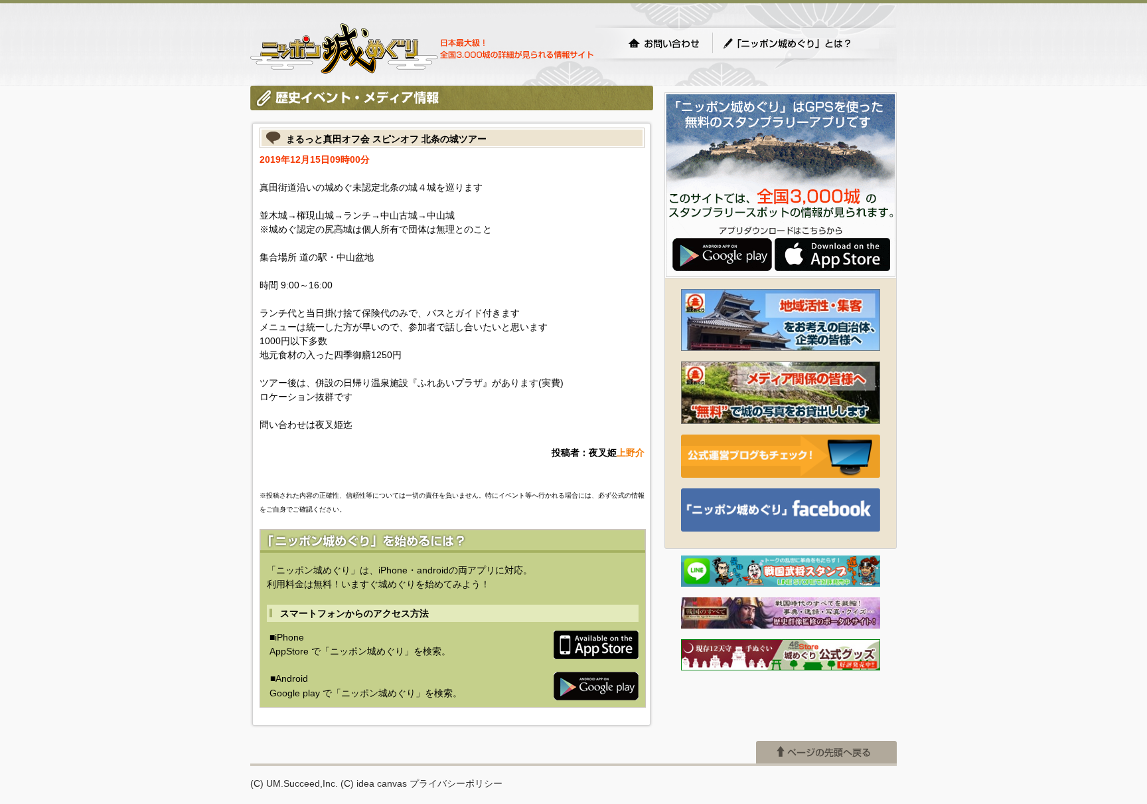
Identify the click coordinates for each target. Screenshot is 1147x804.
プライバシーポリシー (456, 783)
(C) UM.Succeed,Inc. (294, 783)
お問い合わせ (664, 43)
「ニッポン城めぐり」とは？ (800, 43)
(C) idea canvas (374, 783)
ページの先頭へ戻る (826, 752)
